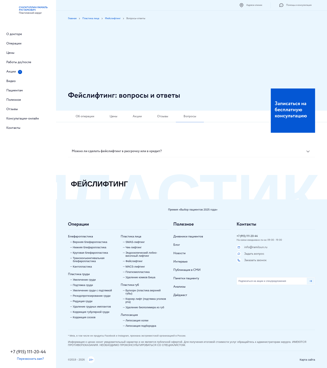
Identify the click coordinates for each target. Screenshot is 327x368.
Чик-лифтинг (134, 247)
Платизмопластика (138, 271)
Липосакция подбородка (141, 325)
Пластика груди (79, 274)
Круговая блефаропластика (90, 252)
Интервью (180, 261)
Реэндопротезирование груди (91, 295)
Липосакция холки (137, 320)
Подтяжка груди (83, 285)
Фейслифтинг (113, 18)
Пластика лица (90, 18)
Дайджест (180, 295)
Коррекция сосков (84, 317)
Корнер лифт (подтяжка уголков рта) (146, 300)
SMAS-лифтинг (135, 242)
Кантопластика (82, 266)
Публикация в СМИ (187, 270)
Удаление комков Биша (140, 277)
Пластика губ (130, 285)
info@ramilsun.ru (255, 247)
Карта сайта (307, 359)
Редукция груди (82, 301)
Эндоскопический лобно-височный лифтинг (141, 254)
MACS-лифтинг (135, 266)
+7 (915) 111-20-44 (247, 236)
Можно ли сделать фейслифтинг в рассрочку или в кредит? (117, 151)
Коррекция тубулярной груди (91, 311)
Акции (137, 116)
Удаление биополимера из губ (145, 307)
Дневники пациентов (188, 236)
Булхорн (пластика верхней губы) (143, 292)
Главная (72, 18)
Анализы (179, 286)
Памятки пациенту (186, 278)
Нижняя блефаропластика (89, 247)
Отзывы (162, 116)
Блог (176, 245)
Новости (179, 253)
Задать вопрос (254, 254)
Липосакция (129, 315)
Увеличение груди (84, 279)
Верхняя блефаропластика (90, 242)
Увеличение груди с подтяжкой (92, 290)
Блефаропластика (80, 236)
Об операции (85, 116)
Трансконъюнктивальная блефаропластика (88, 260)
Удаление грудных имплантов (92, 306)
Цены (113, 116)
